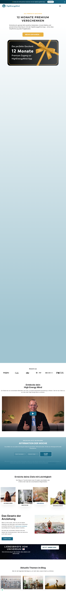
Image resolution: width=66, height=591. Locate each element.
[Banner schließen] (64, 2)
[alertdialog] (33, 2)
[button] (60, 6)
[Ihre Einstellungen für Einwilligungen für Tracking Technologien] (2, 590)
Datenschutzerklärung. (52, 462)
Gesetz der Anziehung (21, 526)
